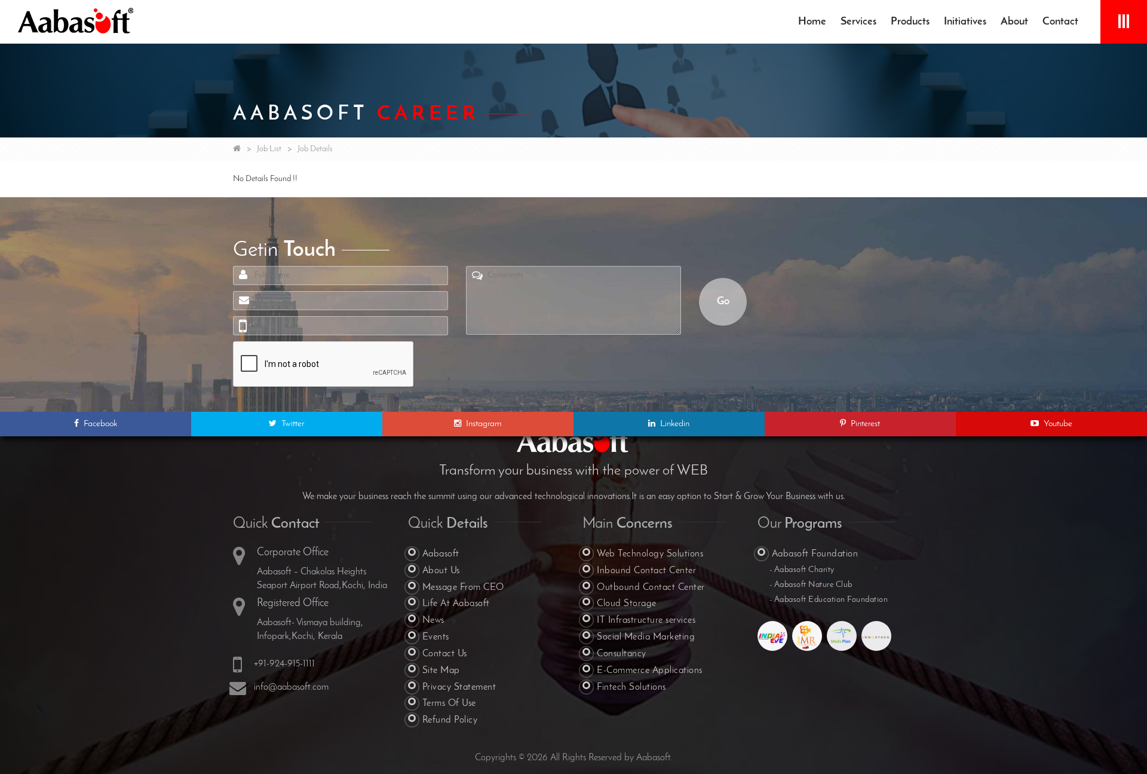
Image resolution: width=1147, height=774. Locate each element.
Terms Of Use (449, 703)
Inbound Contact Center (646, 571)
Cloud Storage (627, 603)
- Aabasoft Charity (802, 569)
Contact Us (444, 654)
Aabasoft (440, 554)
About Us (441, 571)
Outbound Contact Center (651, 587)
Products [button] (910, 22)
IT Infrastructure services (646, 620)
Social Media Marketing (646, 637)
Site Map (441, 670)
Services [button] (858, 22)
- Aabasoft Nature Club (810, 584)
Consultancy (621, 654)
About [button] (1014, 22)
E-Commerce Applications (650, 670)
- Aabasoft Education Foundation (828, 599)
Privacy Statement (459, 687)
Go (723, 301)
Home (812, 22)
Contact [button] (1060, 22)
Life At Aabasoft (456, 603)
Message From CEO (463, 587)
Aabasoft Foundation (815, 554)
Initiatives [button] (965, 22)
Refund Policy (450, 720)
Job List (269, 149)
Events (435, 637)
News (433, 620)
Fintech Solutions (631, 687)
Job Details (315, 149)
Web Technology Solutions (650, 554)
